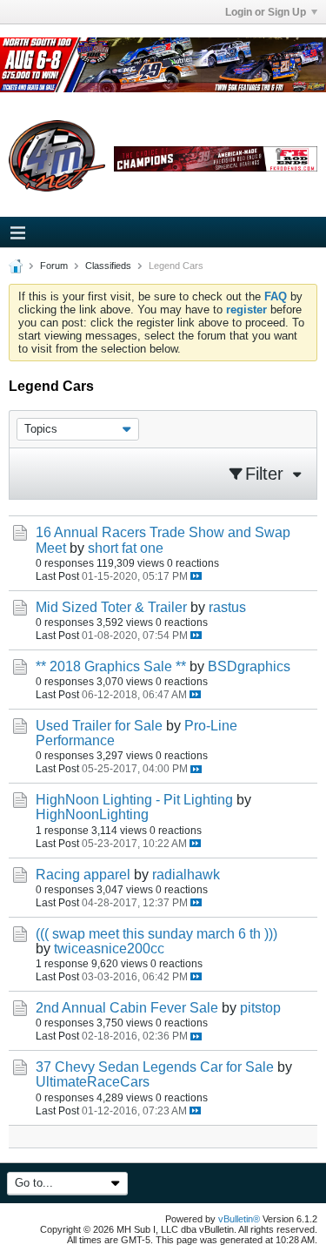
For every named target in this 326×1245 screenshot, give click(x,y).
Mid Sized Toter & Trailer (111, 607)
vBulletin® (239, 1219)
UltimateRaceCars (93, 1081)
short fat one (125, 548)
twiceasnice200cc (109, 948)
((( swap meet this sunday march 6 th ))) (156, 933)
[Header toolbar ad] (215, 159)
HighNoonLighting (92, 814)
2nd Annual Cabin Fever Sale (127, 1007)
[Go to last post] (196, 576)
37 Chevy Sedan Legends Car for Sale (155, 1067)
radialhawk (186, 874)
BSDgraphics (249, 666)
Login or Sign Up (265, 12)
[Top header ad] (163, 64)
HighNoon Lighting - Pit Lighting (134, 799)
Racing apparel (83, 874)
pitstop (260, 1007)
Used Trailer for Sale (99, 725)
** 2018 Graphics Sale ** (111, 666)
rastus (227, 607)
